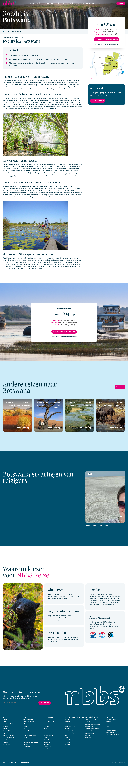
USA (45, 719)
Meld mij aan (44, 703)
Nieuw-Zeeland (89, 731)
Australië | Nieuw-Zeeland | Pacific (90, 3)
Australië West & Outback (92, 724)
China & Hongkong (28, 722)
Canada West (47, 740)
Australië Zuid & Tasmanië (92, 728)
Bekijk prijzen (100, 29)
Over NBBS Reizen (111, 719)
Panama (67, 737)
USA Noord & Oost (49, 722)
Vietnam (25, 744)
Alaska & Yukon (48, 735)
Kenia (4, 722)
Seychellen (6, 733)
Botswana (5, 719)
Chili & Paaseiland (70, 726)
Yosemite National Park (112, 734)
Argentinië (67, 722)
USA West (46, 724)
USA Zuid (46, 726)
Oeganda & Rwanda (8, 731)
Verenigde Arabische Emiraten (31, 742)
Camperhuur (6, 744)
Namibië (5, 728)
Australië (87, 722)
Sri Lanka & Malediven (29, 735)
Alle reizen (120, 387)
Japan (24, 728)
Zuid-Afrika (6, 740)
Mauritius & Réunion (8, 724)
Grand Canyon (110, 732)
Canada (46, 737)
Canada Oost (47, 742)
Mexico (67, 735)
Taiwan (25, 737)
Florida (46, 731)
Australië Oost (89, 726)
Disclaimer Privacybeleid (118, 762)
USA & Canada (49, 3)
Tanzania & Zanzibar (8, 735)
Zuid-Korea (26, 746)
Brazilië (67, 724)
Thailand (25, 740)
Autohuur (5, 742)
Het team (108, 722)
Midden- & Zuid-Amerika (65, 3)
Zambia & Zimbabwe (8, 737)
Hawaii (45, 733)
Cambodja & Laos (28, 719)
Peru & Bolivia (69, 740)
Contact (121, 3)
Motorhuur (47, 749)
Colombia (67, 728)
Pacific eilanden (89, 733)
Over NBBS (110, 717)
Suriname (67, 742)
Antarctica (67, 719)
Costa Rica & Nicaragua (71, 731)
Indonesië (26, 726)
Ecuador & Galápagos (71, 733)
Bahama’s (46, 728)
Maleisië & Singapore (29, 731)
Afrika (32, 3)
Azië (38, 3)
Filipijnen (25, 724)
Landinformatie (93, 79)
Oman (25, 733)
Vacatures (108, 724)
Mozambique (6, 726)
